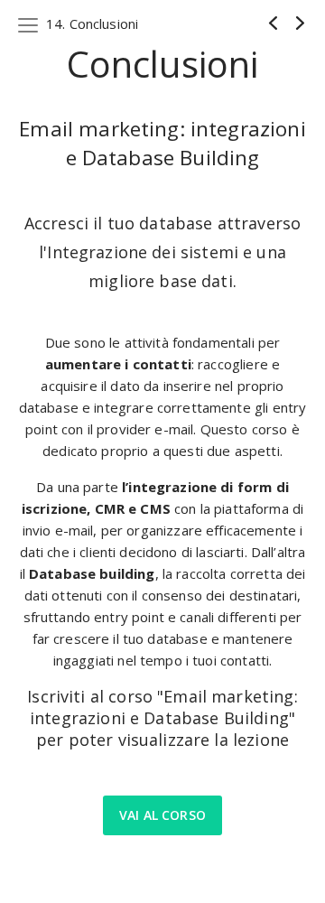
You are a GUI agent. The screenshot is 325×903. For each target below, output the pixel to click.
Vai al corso (162, 815)
